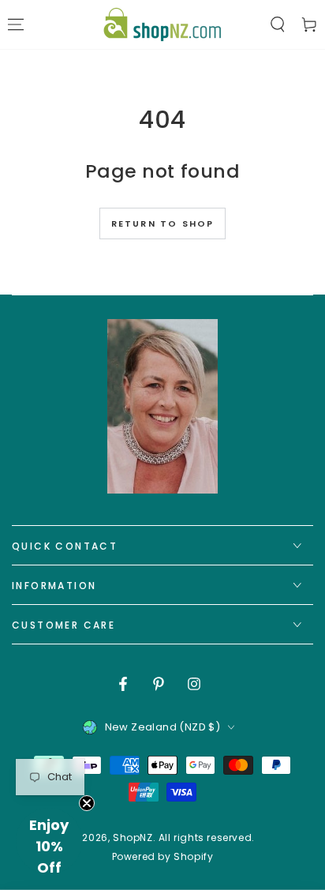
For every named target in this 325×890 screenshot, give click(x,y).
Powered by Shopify (163, 857)
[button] (277, 24)
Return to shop (163, 223)
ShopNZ (133, 837)
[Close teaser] (87, 803)
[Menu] (16, 24)
